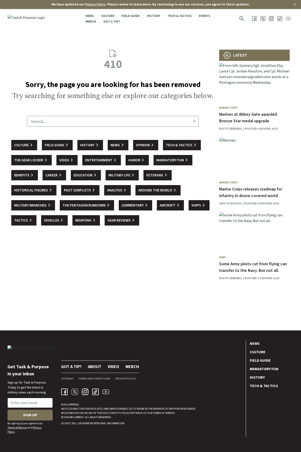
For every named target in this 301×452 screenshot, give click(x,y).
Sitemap (67, 379)
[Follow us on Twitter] (263, 18)
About (94, 367)
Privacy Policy (95, 4)
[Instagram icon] (85, 392)
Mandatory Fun (264, 369)
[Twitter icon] (74, 392)
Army (222, 257)
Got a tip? (111, 21)
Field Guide (131, 16)
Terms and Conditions (94, 379)
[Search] (194, 121)
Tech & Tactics (180, 16)
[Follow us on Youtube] (288, 18)
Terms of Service (17, 428)
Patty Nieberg (230, 129)
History (153, 16)
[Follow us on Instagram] (271, 18)
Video (113, 367)
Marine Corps (228, 107)
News (90, 16)
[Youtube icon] (106, 392)
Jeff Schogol (230, 203)
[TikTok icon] (95, 392)
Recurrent (76, 417)
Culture (107, 16)
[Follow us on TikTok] (279, 18)
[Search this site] (241, 18)
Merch (91, 21)
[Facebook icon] (64, 392)
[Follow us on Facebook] (254, 18)
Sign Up (30, 415)
